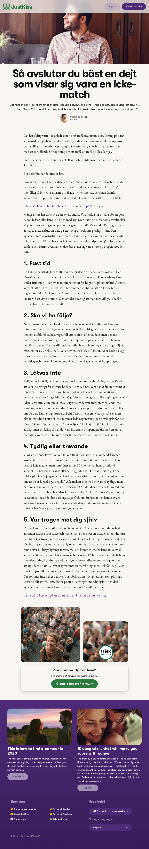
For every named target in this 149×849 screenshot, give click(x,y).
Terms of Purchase (62, 814)
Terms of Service (61, 809)
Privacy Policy (60, 819)
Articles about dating (25, 809)
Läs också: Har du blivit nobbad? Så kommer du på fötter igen (63, 206)
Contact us (20, 819)
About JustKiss (21, 814)
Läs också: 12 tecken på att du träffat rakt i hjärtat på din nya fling (65, 595)
